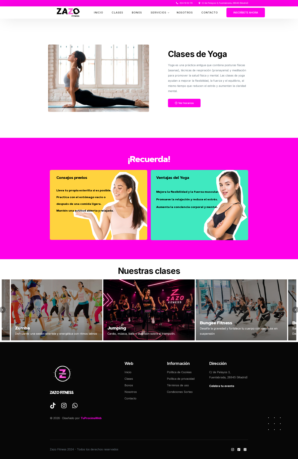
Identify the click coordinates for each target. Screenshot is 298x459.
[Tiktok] (239, 449)
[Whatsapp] (245, 449)
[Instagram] (233, 449)
